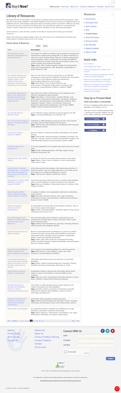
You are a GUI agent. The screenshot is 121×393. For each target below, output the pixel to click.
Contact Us (12, 340)
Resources (55, 7)
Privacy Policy (14, 334)
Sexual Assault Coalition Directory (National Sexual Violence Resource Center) (17, 194)
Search (10, 330)
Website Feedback (92, 48)
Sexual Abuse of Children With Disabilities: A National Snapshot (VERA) (18, 182)
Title (9, 50)
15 (39, 320)
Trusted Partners (92, 33)
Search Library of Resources (18, 43)
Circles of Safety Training (47, 337)
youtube (112, 331)
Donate (100, 7)
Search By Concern (92, 37)
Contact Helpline (87, 7)
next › (73, 320)
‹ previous (14, 320)
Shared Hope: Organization (18, 309)
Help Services (91, 19)
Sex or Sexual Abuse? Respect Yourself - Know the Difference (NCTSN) (18, 123)
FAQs (87, 30)
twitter (107, 331)
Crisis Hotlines (89, 64)
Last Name (66, 345)
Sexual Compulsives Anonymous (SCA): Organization (15, 208)
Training (64, 7)
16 (42, 320)
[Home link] (17, 6)
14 (36, 320)
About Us (74, 7)
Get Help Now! (91, 44)
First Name (66, 340)
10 (25, 320)
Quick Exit (109, 7)
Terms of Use (13, 337)
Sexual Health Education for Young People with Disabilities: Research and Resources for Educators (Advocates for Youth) (18, 263)
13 (34, 320)
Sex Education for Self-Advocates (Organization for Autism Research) (17, 55)
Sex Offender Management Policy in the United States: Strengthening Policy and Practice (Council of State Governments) (17, 97)
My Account (40, 347)
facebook (103, 331)
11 (28, 320)
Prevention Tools (92, 22)
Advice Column (91, 26)
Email (65, 335)
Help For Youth (91, 52)
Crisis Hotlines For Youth (92, 67)
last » (78, 320)
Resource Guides (92, 41)
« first (8, 320)
